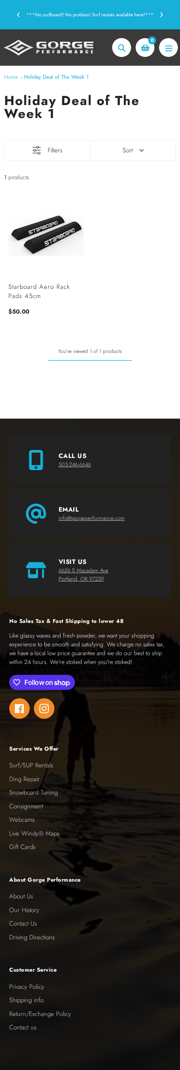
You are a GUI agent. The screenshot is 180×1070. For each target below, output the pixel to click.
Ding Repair (24, 779)
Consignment (26, 806)
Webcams (22, 819)
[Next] (161, 14)
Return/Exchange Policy (40, 1014)
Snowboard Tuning (33, 792)
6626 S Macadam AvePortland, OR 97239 (83, 574)
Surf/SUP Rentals (31, 765)
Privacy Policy (26, 986)
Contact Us (23, 923)
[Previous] (19, 14)
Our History (24, 910)
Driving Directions (32, 937)
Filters (55, 150)
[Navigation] (168, 47)
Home (11, 77)
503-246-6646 (75, 464)
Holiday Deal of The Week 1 (56, 77)
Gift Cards (22, 846)
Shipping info (26, 1000)
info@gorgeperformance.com (92, 518)
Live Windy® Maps (34, 833)
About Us (21, 896)
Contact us (22, 1027)
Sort (128, 150)
